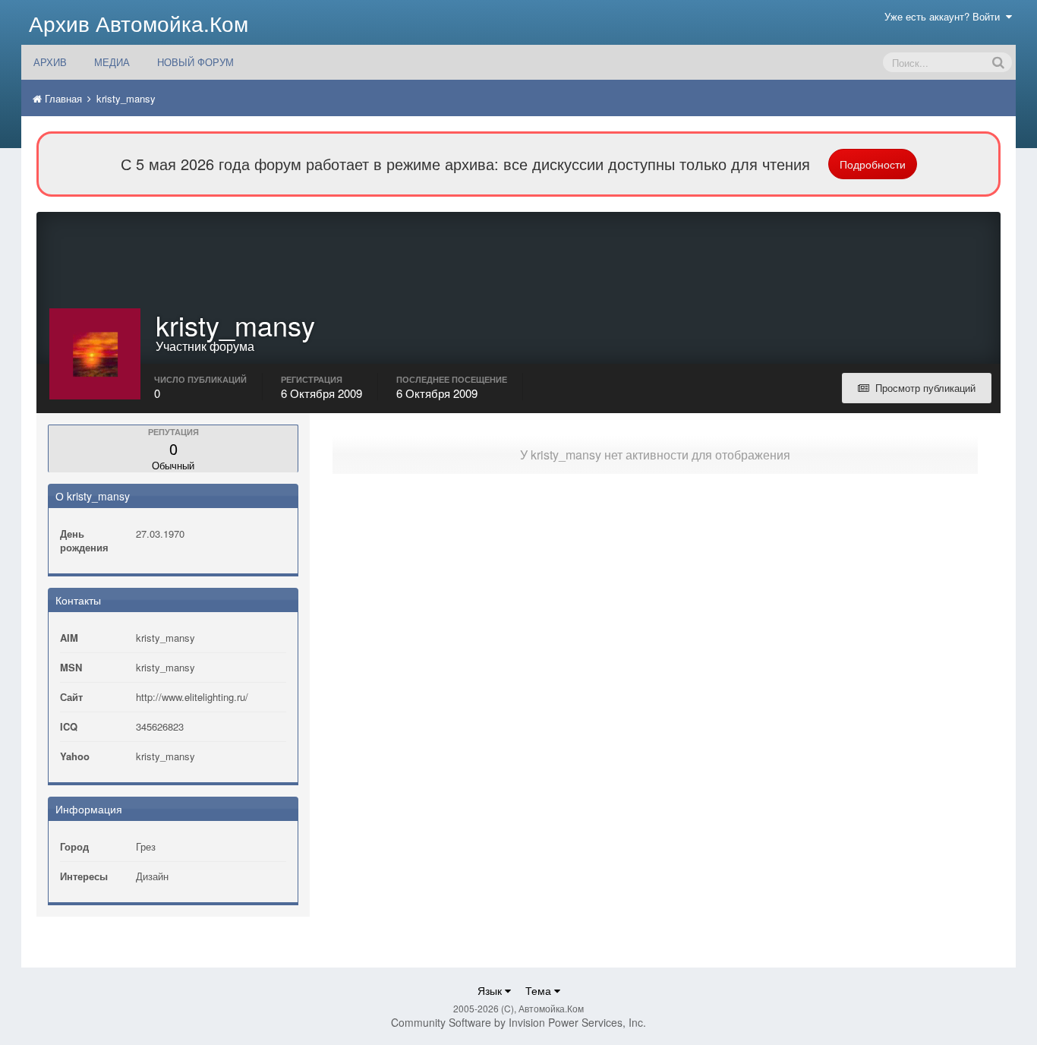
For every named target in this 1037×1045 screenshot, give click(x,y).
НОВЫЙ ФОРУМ (195, 62)
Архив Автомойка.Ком (138, 23)
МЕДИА (112, 62)
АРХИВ (50, 62)
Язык (491, 990)
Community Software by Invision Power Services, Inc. (518, 1022)
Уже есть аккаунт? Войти (945, 16)
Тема (539, 990)
